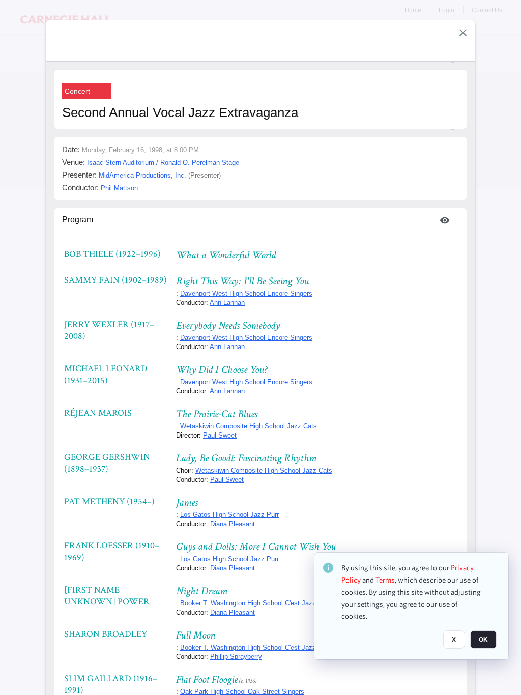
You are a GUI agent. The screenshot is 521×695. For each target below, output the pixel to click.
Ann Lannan (227, 302)
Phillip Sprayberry (236, 656)
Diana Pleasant (232, 524)
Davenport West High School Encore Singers (246, 293)
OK (483, 639)
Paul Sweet (220, 435)
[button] (463, 32)
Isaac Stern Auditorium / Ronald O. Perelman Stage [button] (163, 162)
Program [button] (77, 219)
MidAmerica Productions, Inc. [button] (142, 175)
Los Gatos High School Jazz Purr (229, 514)
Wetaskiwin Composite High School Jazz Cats (248, 426)
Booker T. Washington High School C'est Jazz (248, 603)
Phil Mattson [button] (119, 188)
